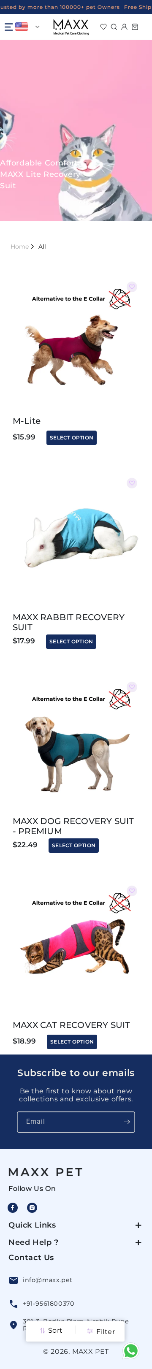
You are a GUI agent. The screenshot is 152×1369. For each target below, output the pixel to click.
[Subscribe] (127, 1122)
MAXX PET (90, 1351)
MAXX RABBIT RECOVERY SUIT (69, 622)
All (42, 246)
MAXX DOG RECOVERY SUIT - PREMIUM (73, 826)
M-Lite (27, 421)
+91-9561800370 (48, 1303)
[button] (8, 27)
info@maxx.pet (48, 1280)
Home (20, 246)
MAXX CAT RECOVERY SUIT (71, 1025)
